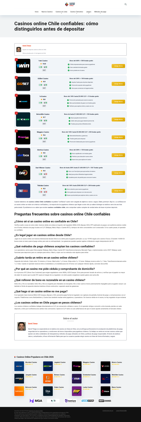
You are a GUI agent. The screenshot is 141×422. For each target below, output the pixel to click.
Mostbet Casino (31, 362)
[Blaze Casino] (105, 395)
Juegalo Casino (31, 375)
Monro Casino (117, 362)
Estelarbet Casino (89, 375)
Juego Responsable (121, 410)
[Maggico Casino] (77, 370)
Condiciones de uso (108, 410)
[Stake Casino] (48, 395)
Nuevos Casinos (47, 12)
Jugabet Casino (60, 362)
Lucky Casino (88, 387)
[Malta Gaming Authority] (36, 401)
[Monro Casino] (105, 370)
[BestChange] (105, 401)
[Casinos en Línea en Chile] (70, 4)
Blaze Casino (116, 387)
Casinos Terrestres (76, 12)
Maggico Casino (89, 362)
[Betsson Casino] (19, 395)
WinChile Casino (117, 375)
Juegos (88, 12)
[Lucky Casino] (77, 395)
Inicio (36, 12)
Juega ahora (118, 66)
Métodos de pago (100, 12)
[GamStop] (88, 401)
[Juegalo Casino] (19, 383)
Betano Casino (59, 375)
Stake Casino (59, 387)
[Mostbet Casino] (19, 370)
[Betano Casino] (48, 383)
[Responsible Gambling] (53, 401)
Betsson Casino (31, 387)
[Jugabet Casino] (48, 370)
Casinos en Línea (61, 12)
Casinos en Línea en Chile (36, 411)
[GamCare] (70, 401)
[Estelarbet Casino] (77, 383)
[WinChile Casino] (105, 383)
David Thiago (27, 45)
